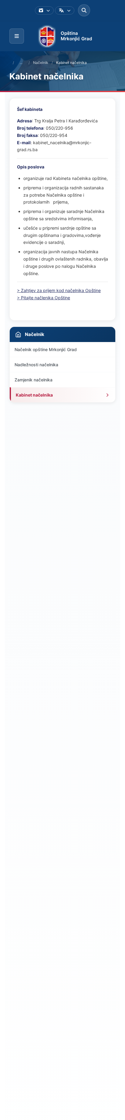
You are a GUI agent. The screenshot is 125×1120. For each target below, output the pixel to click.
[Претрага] (84, 10)
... (21, 62)
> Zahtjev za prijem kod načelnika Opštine (59, 290)
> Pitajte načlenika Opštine (43, 297)
